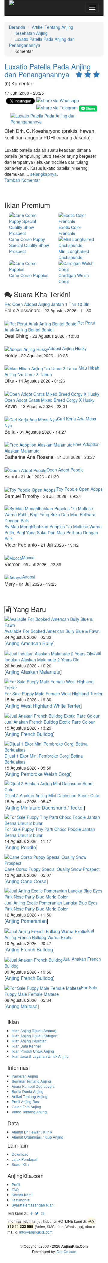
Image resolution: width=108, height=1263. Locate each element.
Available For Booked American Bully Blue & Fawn (52, 631)
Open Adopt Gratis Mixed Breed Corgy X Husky (49, 400)
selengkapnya (43, 174)
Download (20, 1154)
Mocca (28, 557)
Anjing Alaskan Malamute (33, 671)
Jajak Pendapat (24, 1159)
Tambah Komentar (22, 180)
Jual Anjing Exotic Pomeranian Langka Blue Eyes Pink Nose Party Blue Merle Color (51, 906)
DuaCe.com (66, 1251)
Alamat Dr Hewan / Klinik (32, 1131)
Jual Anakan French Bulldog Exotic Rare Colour (49, 722)
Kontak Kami (22, 1194)
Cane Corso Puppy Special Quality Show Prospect (29, 245)
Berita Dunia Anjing (28, 1091)
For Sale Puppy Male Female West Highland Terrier (53, 694)
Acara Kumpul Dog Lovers (33, 1086)
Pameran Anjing (25, 1075)
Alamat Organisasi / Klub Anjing (37, 1136)
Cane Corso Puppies (28, 275)
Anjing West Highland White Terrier (43, 705)
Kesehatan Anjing (31, 33)
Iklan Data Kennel (26, 1045)
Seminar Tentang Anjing (31, 1081)
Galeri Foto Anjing (26, 1106)
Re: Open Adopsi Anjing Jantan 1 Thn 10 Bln (46, 304)
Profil (16, 1184)
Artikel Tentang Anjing (52, 27)
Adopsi (28, 577)
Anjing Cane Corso (26, 881)
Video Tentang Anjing (29, 1111)
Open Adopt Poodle (65, 470)
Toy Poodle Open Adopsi (80, 489)
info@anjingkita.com (35, 1231)
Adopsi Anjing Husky (67, 348)
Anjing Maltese (22, 1006)
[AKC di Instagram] (42, 1213)
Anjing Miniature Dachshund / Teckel (45, 807)
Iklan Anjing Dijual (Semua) (34, 1030)
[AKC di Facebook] (31, 1213)
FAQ (15, 1189)
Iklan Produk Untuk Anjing (33, 1051)
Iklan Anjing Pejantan (29, 1040)
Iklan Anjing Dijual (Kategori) (35, 1035)
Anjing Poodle (21, 847)
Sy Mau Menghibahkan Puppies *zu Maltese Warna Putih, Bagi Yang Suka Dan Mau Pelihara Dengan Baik (53, 532)
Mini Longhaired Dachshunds (73, 254)
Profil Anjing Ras (25, 1101)
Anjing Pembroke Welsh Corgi (38, 773)
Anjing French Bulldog (29, 734)
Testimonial (21, 1199)
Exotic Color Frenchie (69, 230)
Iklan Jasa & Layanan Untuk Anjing (40, 1056)
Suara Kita (20, 1164)
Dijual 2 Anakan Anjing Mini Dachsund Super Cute (51, 795)
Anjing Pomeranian (26, 920)
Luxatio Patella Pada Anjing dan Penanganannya (47, 70)
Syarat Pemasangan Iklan (33, 1204)
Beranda (17, 27)
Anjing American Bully (29, 643)
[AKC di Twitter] (36, 1213)
